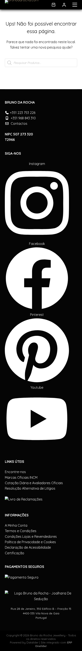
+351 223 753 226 (22, 113)
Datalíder (32, 642)
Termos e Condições (20, 531)
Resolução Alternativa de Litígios (30, 488)
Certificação (14, 553)
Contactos (19, 123)
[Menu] (74, 4)
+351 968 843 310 (23, 118)
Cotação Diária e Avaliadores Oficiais (34, 483)
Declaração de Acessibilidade (28, 547)
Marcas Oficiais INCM (21, 477)
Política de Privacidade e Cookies (30, 542)
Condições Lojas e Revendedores (31, 536)
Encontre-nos (15, 472)
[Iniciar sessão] (64, 5)
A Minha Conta (16, 525)
